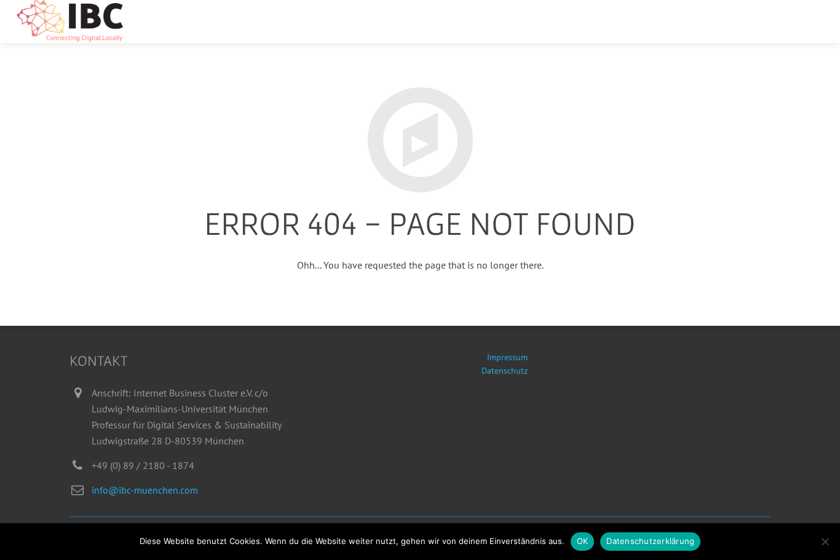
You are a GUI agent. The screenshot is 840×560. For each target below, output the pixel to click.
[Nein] (824, 541)
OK (582, 541)
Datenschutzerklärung (650, 541)
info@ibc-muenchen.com (145, 490)
